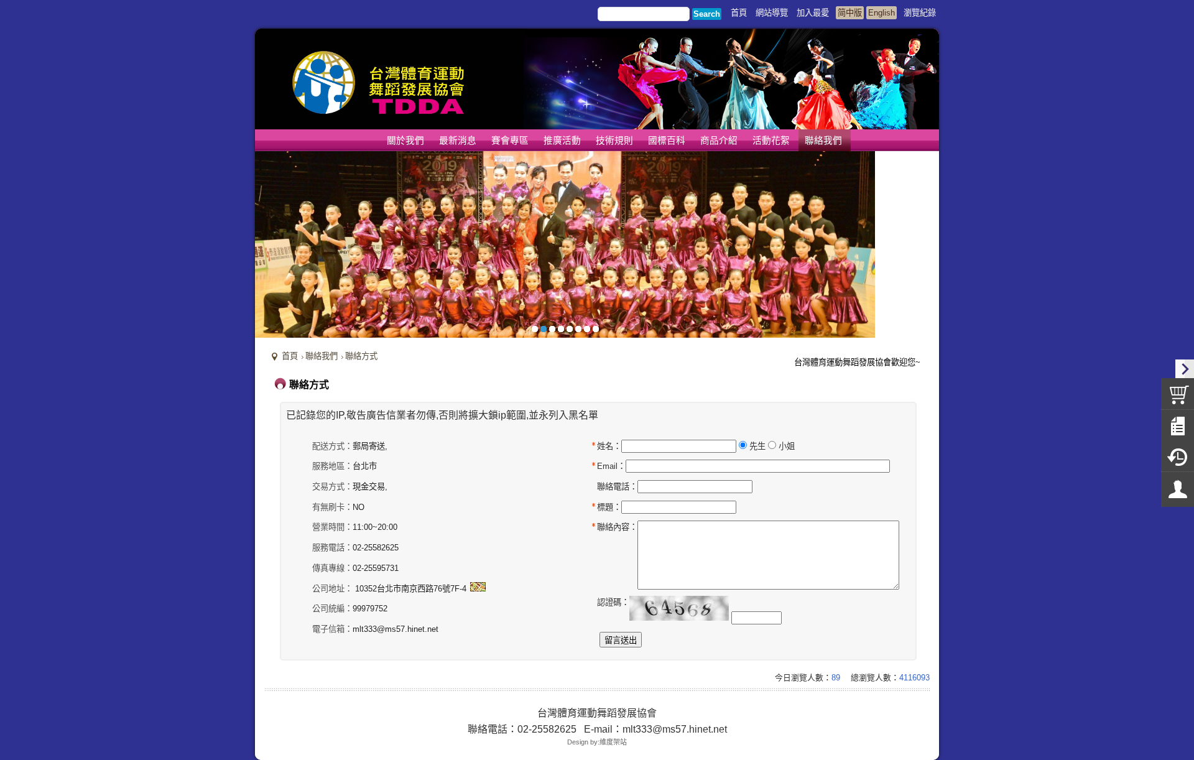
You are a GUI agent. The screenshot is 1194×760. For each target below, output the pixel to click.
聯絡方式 (361, 356)
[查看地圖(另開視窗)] (478, 588)
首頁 (290, 356)
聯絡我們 (321, 356)
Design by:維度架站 (597, 742)
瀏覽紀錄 (920, 12)
